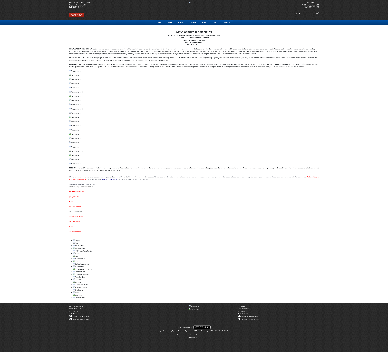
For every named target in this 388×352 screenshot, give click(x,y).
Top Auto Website (226, 331)
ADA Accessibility (187, 334)
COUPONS (181, 22)
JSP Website (218, 331)
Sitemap (213, 334)
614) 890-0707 (75, 197)
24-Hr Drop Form (177, 334)
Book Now (76, 15)
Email (71, 202)
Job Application (197, 334)
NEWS (215, 22)
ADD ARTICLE (192, 337)
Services (193, 22)
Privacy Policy (206, 334)
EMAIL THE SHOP (74, 314)
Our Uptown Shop (75, 211)
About (170, 22)
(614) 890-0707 (76, 6)
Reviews (204, 22)
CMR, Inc (211, 331)
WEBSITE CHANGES (202, 327)
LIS (198, 337)
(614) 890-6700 (312, 6)
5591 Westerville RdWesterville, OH (79, 3)
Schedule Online (75, 207)
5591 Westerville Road (77, 192)
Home (159, 22)
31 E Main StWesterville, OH (310, 3)
